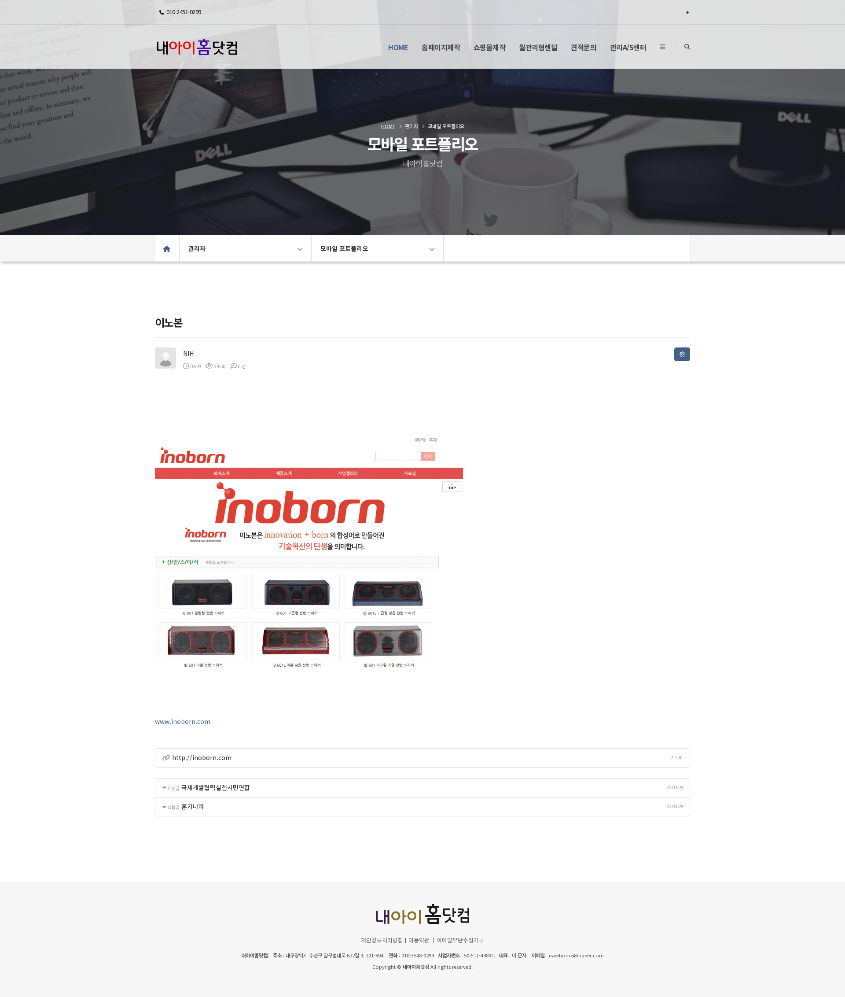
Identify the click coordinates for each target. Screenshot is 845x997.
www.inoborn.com (182, 721)
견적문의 (583, 47)
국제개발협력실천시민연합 (215, 787)
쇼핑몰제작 (490, 47)
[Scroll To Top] (830, 987)
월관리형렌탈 (538, 47)
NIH (188, 353)
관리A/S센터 (628, 47)
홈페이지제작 (441, 47)
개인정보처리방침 (382, 940)
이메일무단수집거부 (460, 940)
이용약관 (419, 940)
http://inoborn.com (201, 757)
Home (398, 47)
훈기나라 (192, 806)
